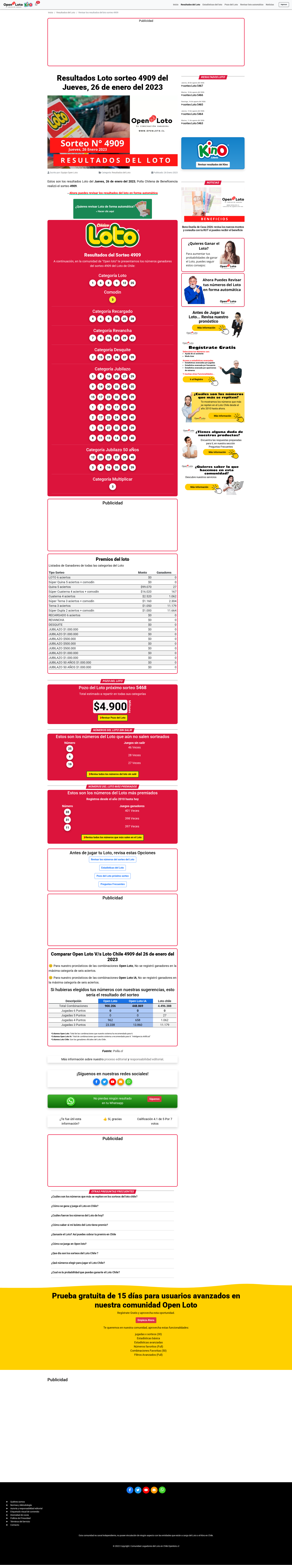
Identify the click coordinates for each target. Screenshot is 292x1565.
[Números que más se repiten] (213, 407)
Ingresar (284, 4)
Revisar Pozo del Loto (113, 717)
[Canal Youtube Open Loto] (112, 1081)
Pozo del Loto (231, 4)
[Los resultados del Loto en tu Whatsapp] (128, 1081)
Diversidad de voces (19, 1515)
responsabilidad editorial (146, 1059)
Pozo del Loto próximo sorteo (113, 875)
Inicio (175, 4)
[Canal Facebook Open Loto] (96, 1081)
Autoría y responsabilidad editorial (26, 1508)
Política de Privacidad (20, 1518)
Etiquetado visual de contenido (24, 1511)
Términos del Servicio (20, 1521)
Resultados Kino (28, 5)
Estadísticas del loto (212, 4)
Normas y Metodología (21, 1505)
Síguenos (154, 1098)
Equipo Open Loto (69, 172)
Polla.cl (118, 1051)
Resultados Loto (13, 4)
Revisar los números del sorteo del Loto (112, 859)
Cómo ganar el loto (213, 255)
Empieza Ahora (146, 1320)
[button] (130, 1490)
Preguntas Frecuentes (113, 884)
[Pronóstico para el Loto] (213, 323)
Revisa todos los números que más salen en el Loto (113, 837)
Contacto (14, 1525)
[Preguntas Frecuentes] (213, 443)
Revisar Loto (213, 290)
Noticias (270, 4)
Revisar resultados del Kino (213, 164)
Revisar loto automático (251, 4)
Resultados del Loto (190, 4)
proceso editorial (115, 1059)
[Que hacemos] (213, 479)
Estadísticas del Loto (112, 867)
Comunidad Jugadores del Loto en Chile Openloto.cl (154, 1546)
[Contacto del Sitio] (120, 1081)
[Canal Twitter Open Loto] (104, 1081)
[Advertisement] (146, 44)
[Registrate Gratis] (213, 363)
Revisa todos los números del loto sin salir (114, 774)
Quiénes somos (17, 1502)
